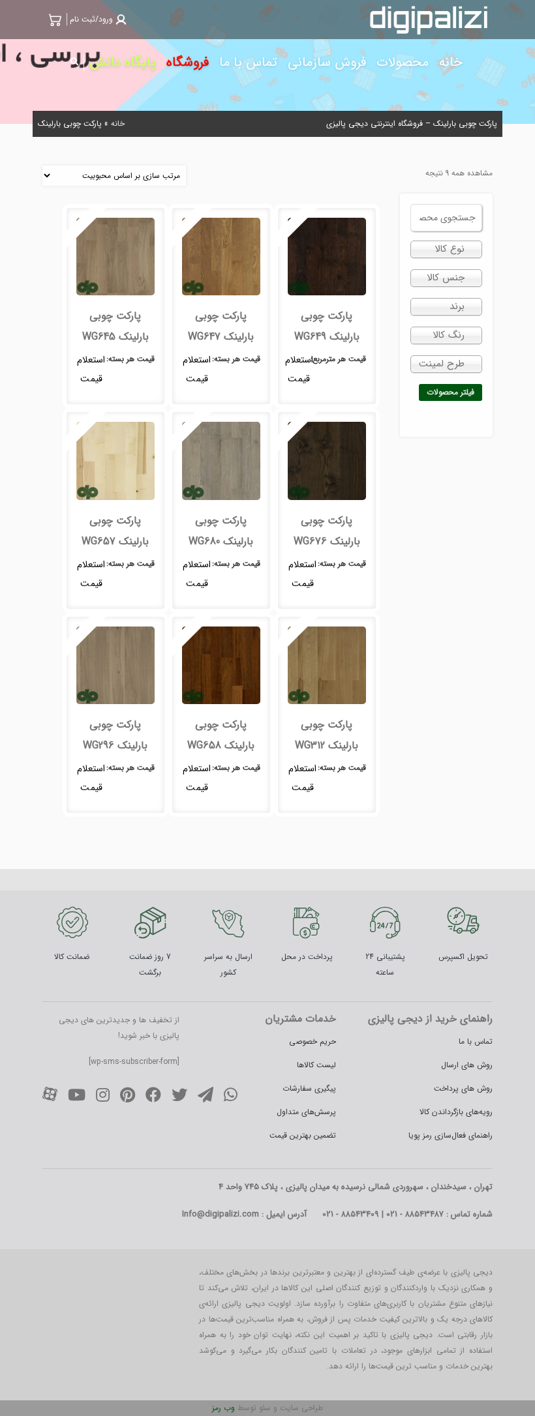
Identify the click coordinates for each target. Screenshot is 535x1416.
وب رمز (223, 1408)
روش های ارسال (467, 1065)
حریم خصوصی (312, 1041)
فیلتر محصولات (450, 392)
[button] (97, 19)
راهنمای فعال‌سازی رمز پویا (450, 1135)
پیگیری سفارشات (309, 1088)
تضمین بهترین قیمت (302, 1135)
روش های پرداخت (463, 1088)
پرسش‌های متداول (306, 1112)
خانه (118, 123)
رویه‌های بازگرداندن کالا (456, 1112)
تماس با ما (476, 1041)
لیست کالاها (316, 1065)
